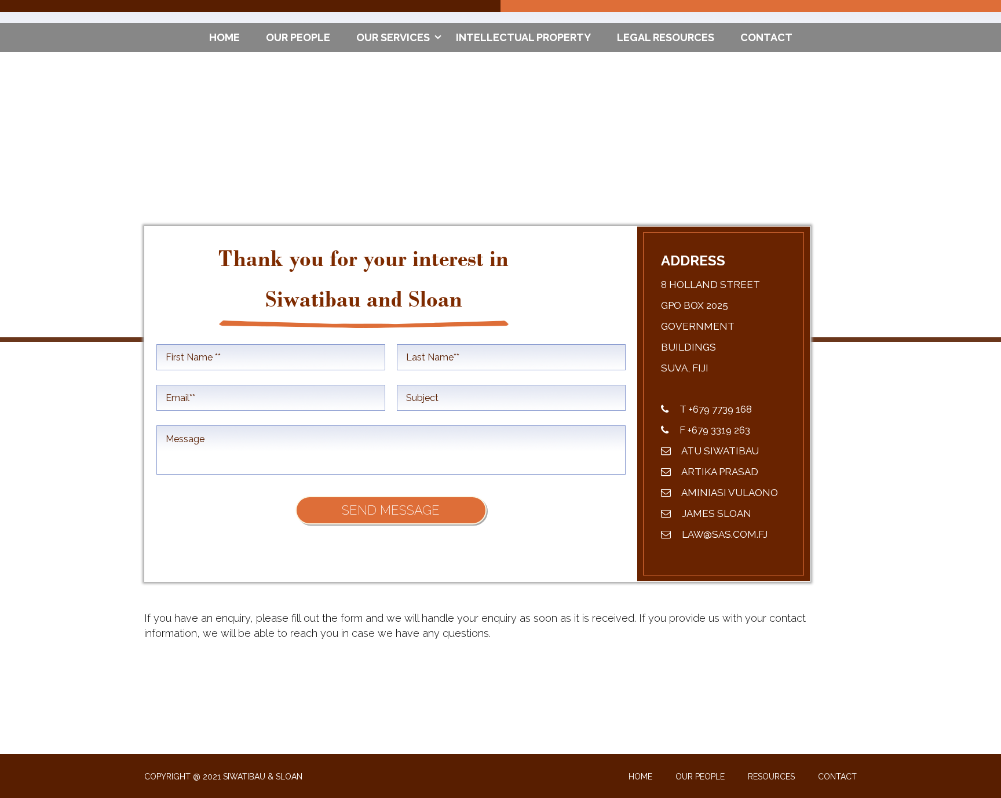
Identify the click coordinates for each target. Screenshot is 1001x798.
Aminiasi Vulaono (728, 492)
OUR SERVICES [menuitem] (393, 37)
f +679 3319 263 (713, 430)
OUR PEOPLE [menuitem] (298, 37)
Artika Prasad (718, 472)
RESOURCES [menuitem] (771, 776)
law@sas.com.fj (723, 534)
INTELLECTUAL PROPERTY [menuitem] (523, 37)
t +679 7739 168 (714, 409)
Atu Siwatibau (719, 451)
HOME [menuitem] (224, 37)
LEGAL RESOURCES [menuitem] (665, 37)
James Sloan (715, 513)
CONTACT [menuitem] (766, 37)
